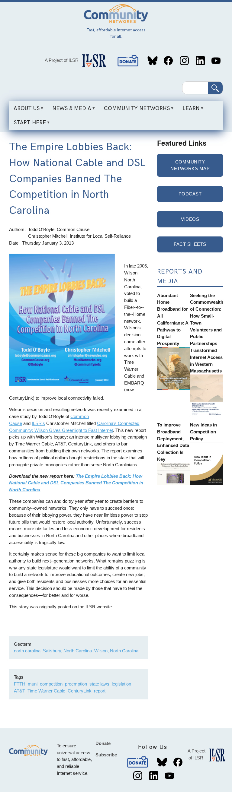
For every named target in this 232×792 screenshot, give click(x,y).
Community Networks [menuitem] (134, 110)
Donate (128, 61)
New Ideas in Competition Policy (203, 431)
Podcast (190, 193)
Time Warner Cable (46, 690)
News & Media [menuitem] (69, 110)
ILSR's (38, 423)
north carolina (27, 650)
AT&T (19, 690)
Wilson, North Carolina (116, 650)
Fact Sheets (190, 244)
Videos (190, 219)
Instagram (184, 61)
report (99, 690)
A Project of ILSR (62, 60)
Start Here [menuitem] (27, 124)
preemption (76, 683)
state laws (99, 683)
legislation (121, 683)
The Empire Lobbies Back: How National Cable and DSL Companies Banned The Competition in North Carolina (76, 483)
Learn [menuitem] (189, 110)
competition (51, 683)
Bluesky (152, 61)
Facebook (168, 61)
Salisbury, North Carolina (67, 650)
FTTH (19, 683)
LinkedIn (200, 61)
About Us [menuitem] (24, 110)
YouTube (216, 61)
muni (32, 683)
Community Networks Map (190, 165)
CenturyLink (80, 690)
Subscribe (106, 754)
